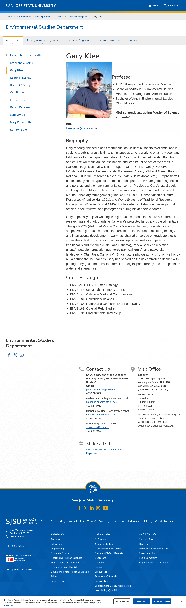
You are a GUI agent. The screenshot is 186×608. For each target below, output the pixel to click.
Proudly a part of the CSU (18, 555)
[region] (93, 602)
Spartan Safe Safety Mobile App (113, 585)
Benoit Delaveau (20, 107)
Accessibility (58, 521)
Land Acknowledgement (126, 521)
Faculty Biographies (77, 16)
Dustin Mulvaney (20, 78)
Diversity (104, 521)
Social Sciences (59, 581)
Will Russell (18, 92)
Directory (144, 544)
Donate (133, 40)
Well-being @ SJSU (106, 590)
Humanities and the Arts (64, 567)
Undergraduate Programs (42, 40)
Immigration (101, 581)
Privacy (148, 521)
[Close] (182, 602)
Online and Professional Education (70, 571)
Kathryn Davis (19, 130)
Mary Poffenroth (20, 122)
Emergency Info (147, 553)
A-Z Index (100, 539)
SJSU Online (18, 546)
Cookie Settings (164, 521)
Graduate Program (77, 40)
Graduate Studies (61, 553)
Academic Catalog (105, 544)
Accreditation (76, 521)
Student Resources (109, 40)
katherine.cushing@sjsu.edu (101, 402)
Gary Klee (16, 70)
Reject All (141, 601)
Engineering (57, 548)
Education (56, 544)
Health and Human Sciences (66, 558)
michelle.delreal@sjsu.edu (100, 414)
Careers (99, 567)
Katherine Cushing (21, 63)
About (60, 16)
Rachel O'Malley (20, 85)
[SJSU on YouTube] (105, 508)
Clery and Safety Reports (109, 553)
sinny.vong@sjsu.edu (97, 427)
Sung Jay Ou (17, 115)
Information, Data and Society (67, 562)
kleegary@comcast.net (82, 128)
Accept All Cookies (162, 601)
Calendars (100, 562)
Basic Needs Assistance (108, 548)
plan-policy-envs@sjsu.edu (100, 389)
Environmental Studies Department (34, 16)
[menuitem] (13, 40)
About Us (12, 40)
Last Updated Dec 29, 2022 (19, 569)
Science (55, 576)
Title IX (91, 521)
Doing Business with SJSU (153, 548)
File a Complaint (148, 558)
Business (55, 539)
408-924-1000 (17, 536)
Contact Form (146, 539)
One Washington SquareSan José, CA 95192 (21, 531)
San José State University (31, 6)
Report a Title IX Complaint (154, 562)
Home (9, 16)
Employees (101, 571)
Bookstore (100, 558)
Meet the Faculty (31, 55)
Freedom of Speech (106, 576)
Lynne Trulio (17, 100)
